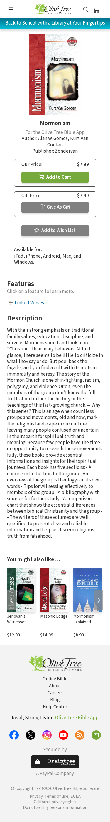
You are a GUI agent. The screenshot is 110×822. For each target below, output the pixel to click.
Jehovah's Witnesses (16, 619)
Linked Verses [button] (29, 302)
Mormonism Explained (83, 619)
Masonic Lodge (54, 616)
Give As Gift (58, 207)
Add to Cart (58, 177)
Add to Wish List (58, 230)
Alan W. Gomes (53, 138)
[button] (85, 10)
